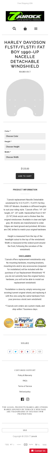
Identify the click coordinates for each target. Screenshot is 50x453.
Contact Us (39, 451)
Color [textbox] (8, 131)
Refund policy (25, 392)
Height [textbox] (8, 141)
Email (39, 352)
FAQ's (25, 381)
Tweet (15, 352)
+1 (33, 352)
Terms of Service (25, 386)
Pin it (21, 352)
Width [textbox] (8, 152)
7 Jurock (33, 436)
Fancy (28, 352)
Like (10, 352)
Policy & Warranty (25, 375)
